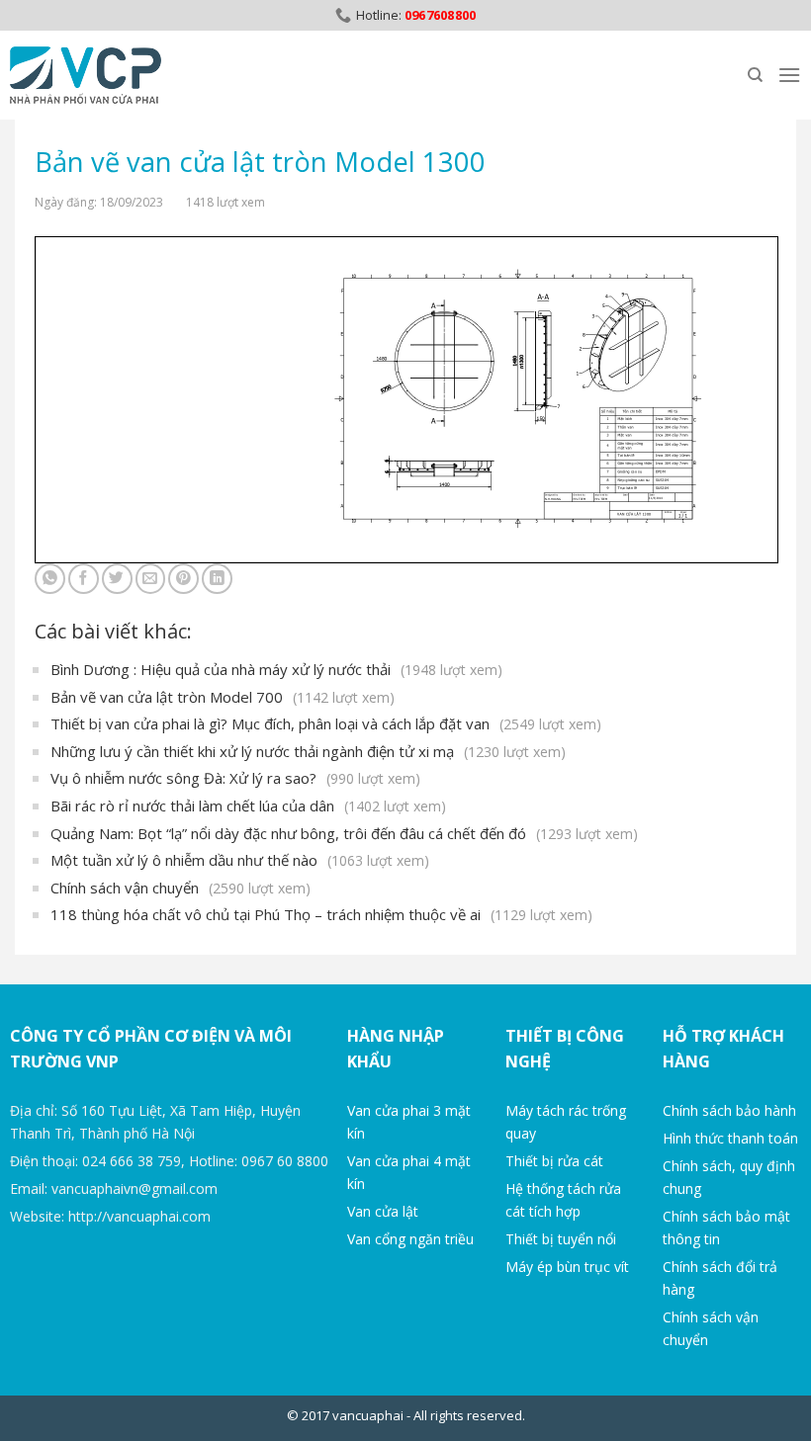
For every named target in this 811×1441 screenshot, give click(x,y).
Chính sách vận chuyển (180, 887)
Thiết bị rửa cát (554, 1160)
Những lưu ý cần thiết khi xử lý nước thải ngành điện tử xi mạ (308, 751)
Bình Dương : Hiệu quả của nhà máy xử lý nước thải (276, 669)
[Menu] (789, 74)
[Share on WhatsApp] (50, 578)
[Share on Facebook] (83, 578)
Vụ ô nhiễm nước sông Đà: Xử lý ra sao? (235, 778)
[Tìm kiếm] (755, 75)
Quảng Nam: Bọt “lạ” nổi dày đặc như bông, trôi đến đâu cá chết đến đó (344, 833)
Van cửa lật (382, 1211)
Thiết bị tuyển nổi (560, 1238)
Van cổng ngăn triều (410, 1238)
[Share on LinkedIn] (217, 578)
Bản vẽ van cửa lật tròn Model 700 (222, 697)
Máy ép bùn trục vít (567, 1266)
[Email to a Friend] (150, 578)
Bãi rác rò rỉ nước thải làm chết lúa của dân (248, 805)
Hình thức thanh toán (730, 1138)
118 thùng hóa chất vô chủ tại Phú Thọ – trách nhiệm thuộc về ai (321, 914)
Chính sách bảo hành (729, 1110)
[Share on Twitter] (117, 578)
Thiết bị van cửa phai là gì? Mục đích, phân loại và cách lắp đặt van (325, 723)
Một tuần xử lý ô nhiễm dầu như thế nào (239, 860)
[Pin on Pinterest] (183, 578)
